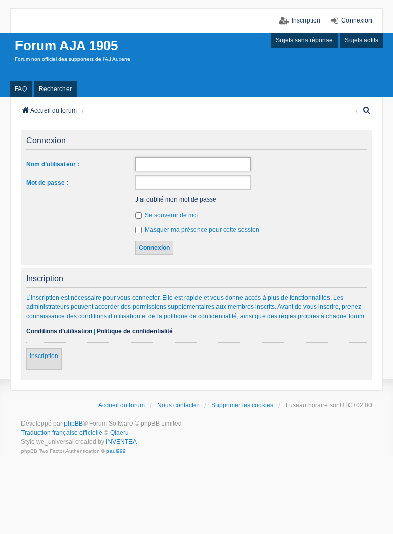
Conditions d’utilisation (59, 331)
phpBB (73, 423)
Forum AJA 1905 (66, 45)
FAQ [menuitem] (21, 89)
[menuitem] (367, 110)
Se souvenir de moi (171, 215)
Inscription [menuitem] (306, 20)
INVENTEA (121, 442)
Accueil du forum (121, 405)
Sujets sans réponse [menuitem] (304, 40)
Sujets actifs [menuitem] (361, 40)
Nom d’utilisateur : (52, 164)
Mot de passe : (47, 182)
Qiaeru (119, 432)
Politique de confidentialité (135, 331)
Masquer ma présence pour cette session (201, 229)
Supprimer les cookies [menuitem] (242, 405)
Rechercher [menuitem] (55, 89)
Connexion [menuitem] (356, 20)
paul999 (116, 451)
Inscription (44, 356)
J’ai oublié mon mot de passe (175, 199)
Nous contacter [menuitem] (178, 405)
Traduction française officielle (61, 432)
